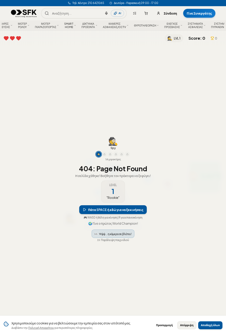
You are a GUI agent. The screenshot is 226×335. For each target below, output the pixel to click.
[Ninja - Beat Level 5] (104, 154)
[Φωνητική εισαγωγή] (106, 13)
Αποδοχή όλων (210, 325)
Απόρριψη (187, 325)
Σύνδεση (170, 13)
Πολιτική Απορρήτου (41, 327)
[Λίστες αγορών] (134, 13)
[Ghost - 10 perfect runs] (110, 154)
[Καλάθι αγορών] (146, 13)
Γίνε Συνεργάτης (199, 13)
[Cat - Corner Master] (121, 154)
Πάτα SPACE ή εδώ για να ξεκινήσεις (115, 210)
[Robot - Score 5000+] (116, 154)
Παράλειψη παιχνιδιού (115, 240)
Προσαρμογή (164, 325)
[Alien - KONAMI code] (127, 154)
